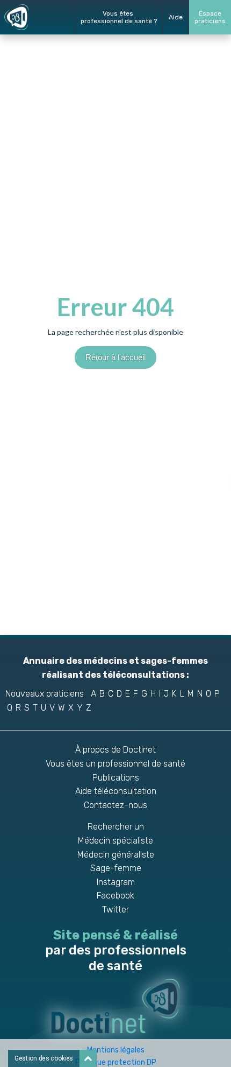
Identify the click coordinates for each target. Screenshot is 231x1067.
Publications (115, 778)
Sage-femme (115, 868)
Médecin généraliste (115, 855)
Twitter (115, 909)
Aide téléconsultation (115, 791)
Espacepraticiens (210, 17)
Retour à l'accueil (115, 357)
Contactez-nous (115, 805)
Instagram (116, 882)
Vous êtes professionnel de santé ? (119, 17)
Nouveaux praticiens (44, 694)
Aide (176, 17)
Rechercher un (116, 827)
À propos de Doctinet (115, 750)
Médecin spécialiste (115, 841)
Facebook (115, 895)
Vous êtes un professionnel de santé (115, 764)
